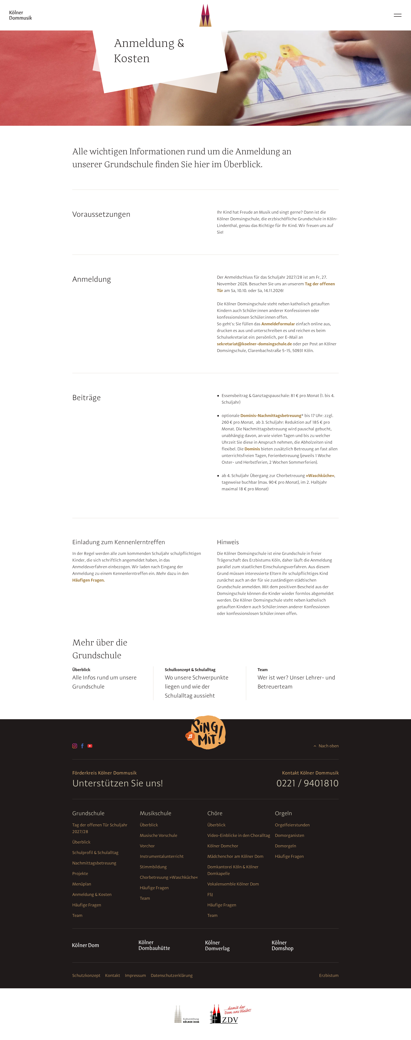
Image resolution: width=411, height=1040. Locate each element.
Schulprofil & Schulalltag (95, 852)
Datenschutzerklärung (172, 975)
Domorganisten (289, 835)
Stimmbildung (153, 866)
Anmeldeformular (278, 323)
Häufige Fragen (86, 904)
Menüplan (81, 883)
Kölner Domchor (222, 845)
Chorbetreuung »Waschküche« (169, 877)
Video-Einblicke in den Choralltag (238, 835)
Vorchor (147, 845)
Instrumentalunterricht (162, 856)
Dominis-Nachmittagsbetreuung (270, 415)
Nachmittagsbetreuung (94, 862)
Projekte (80, 873)
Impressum (135, 975)
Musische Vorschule (158, 835)
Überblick (81, 841)
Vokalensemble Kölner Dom (233, 883)
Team (77, 915)
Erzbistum (329, 975)
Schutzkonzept (86, 975)
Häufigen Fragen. (88, 580)
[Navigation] (397, 15)
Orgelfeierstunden (292, 824)
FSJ (210, 894)
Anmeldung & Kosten (92, 894)
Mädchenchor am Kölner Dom (235, 856)
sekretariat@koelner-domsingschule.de (254, 343)
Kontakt (112, 975)
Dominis (252, 448)
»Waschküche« (320, 475)
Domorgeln (285, 845)
